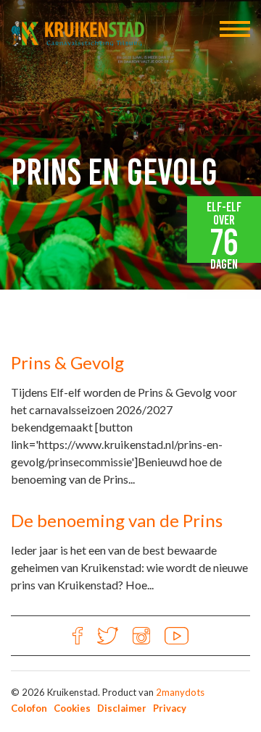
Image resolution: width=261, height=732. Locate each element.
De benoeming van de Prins (117, 520)
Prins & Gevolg (67, 362)
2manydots (180, 692)
